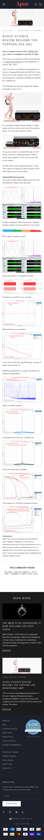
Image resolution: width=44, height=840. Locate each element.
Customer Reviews (9, 729)
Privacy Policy (7, 737)
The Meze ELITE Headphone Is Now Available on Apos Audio (21, 626)
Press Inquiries (8, 760)
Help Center (7, 733)
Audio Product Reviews (29, 31)
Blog (4, 725)
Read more (6, 650)
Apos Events (7, 764)
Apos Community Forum (22, 567)
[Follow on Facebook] (3, 812)
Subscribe (11, 804)
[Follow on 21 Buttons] (23, 812)
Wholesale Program (10, 752)
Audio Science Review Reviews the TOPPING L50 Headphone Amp (18, 685)
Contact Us (6, 768)
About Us (6, 721)
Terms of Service (9, 741)
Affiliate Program (9, 756)
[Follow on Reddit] (16, 812)
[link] (33, 729)
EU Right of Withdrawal (11, 745)
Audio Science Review (13, 62)
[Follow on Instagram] (10, 812)
